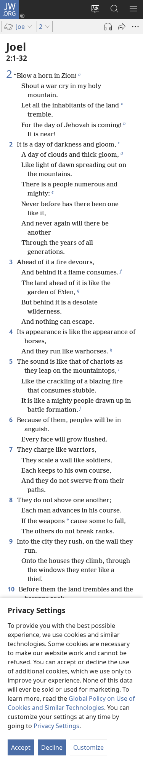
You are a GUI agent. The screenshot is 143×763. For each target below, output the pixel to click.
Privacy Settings (56, 726)
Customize (88, 747)
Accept (21, 747)
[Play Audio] (108, 26)
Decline (52, 747)
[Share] (122, 26)
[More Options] (135, 26)
